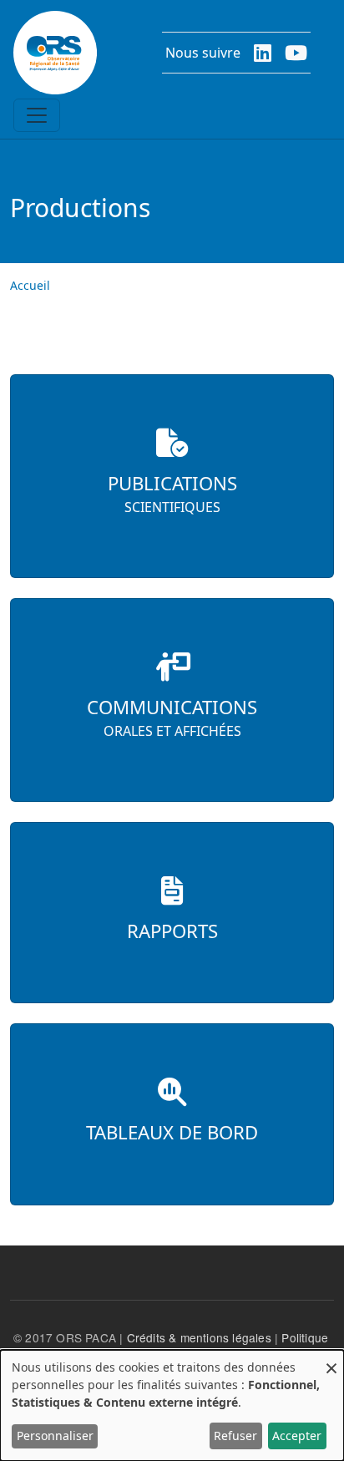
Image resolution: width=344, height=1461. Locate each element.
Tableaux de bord (172, 1132)
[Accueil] (55, 53)
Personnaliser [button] (55, 1435)
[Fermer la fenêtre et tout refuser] (331, 1360)
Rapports (172, 931)
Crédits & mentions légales (199, 1337)
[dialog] (172, 1405)
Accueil (30, 285)
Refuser (235, 1435)
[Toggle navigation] (36, 115)
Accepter (296, 1435)
